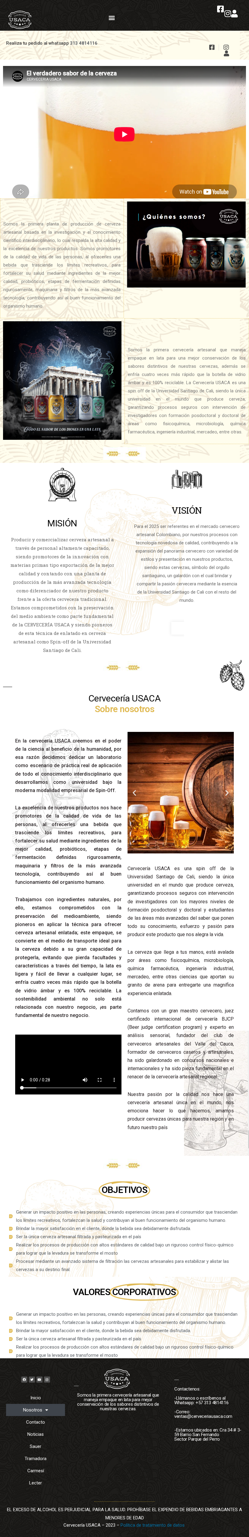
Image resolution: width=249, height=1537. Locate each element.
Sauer (35, 1446)
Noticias (35, 1434)
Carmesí (35, 1470)
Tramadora (35, 1458)
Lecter (35, 1483)
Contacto (35, 1422)
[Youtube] (39, 1380)
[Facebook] (24, 1380)
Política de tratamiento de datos (153, 1525)
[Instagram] (47, 1380)
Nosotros (32, 1410)
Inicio (35, 1398)
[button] (112, 17)
